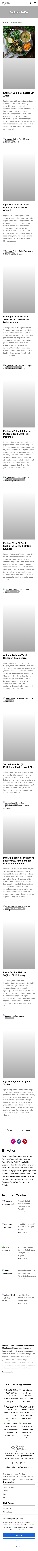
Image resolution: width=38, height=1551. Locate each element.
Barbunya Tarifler (8, 1182)
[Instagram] (13, 1141)
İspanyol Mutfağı (19, 1156)
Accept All (19, 1535)
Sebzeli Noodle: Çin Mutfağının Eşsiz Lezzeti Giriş (19, 766)
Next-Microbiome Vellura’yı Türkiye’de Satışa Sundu (26, 1297)
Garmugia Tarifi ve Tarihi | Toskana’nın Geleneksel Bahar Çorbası (16, 319)
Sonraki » (28, 1130)
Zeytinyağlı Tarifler (14, 1170)
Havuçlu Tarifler (20, 1165)
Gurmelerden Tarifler (28, 1173)
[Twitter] (21, 1463)
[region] (19, 1533)
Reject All (19, 1546)
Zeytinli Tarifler (28, 1176)
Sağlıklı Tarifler (7, 1179)
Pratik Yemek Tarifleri (22, 1162)
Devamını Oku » (8, 134)
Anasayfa (6, 22)
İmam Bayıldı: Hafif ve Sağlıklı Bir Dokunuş (14, 974)
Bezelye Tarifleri (8, 1165)
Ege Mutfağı (26, 1170)
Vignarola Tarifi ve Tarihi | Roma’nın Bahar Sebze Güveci (16, 207)
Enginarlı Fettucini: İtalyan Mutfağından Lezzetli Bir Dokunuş (17, 433)
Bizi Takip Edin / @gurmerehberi (19, 1384)
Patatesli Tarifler (16, 1159)
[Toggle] (7, 1372)
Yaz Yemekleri (20, 1182)
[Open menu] (35, 3)
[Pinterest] (24, 1141)
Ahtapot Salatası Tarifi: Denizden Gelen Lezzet (15, 656)
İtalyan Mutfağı (7, 1156)
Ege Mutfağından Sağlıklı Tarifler (16, 1083)
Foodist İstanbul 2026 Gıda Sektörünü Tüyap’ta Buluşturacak (27, 1273)
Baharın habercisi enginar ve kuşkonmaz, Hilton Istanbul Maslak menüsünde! (18, 860)
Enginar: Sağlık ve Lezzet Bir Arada (18, 94)
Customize (19, 1541)
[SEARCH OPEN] (31, 3)
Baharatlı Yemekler (15, 1168)
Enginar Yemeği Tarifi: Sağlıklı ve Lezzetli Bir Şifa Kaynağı (17, 546)
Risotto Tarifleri (27, 1179)
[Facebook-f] (19, 1141)
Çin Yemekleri (7, 1176)
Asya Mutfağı (18, 1176)
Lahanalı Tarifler (14, 1173)
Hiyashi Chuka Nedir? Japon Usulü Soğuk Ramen (26, 1227)
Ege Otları (17, 1179)
